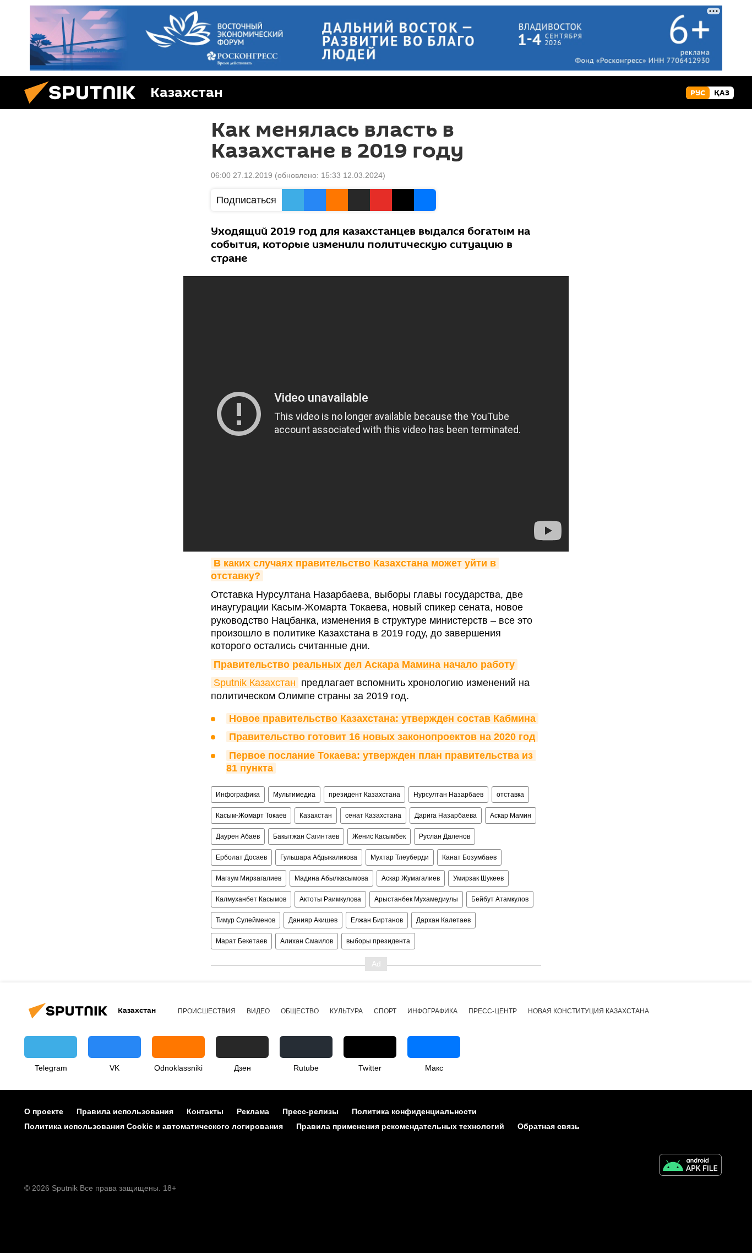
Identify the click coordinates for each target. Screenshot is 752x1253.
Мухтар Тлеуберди (399, 857)
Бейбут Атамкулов (499, 899)
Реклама (253, 1111)
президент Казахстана (364, 794)
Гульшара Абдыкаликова (318, 857)
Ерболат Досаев (241, 857)
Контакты (205, 1111)
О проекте (43, 1111)
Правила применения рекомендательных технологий (400, 1126)
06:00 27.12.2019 (242, 175)
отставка (510, 794)
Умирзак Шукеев (478, 878)
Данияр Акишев (312, 920)
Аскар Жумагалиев (411, 878)
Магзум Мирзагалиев (248, 878)
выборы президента (378, 941)
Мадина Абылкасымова (331, 878)
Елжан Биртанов (377, 920)
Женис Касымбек (379, 836)
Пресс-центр (492, 1011)
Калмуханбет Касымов (251, 899)
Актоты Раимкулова (330, 899)
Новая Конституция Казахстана (588, 1011)
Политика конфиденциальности (414, 1111)
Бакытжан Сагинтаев (306, 836)
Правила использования (125, 1111)
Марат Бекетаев (241, 941)
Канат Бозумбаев (469, 857)
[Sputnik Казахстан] (84, 106)
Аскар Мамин (510, 815)
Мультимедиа (294, 794)
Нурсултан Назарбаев (448, 794)
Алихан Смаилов (306, 941)
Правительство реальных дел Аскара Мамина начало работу (364, 664)
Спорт (385, 1011)
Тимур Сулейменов (245, 920)
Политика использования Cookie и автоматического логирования (153, 1126)
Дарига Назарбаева (446, 815)
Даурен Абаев (238, 836)
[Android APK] (690, 1166)
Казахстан (315, 815)
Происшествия (207, 1011)
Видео (258, 1011)
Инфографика (238, 794)
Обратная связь (548, 1126)
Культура (346, 1011)
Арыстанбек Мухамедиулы (416, 899)
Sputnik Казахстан (255, 682)
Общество (300, 1011)
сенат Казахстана (373, 815)
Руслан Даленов (444, 836)
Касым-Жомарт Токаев (251, 815)
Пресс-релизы (310, 1111)
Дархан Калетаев (443, 920)
